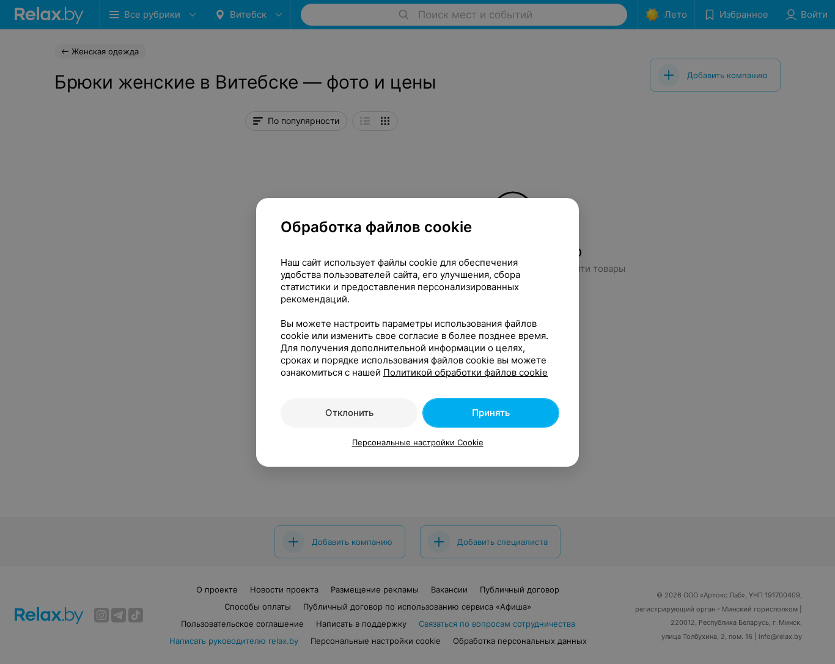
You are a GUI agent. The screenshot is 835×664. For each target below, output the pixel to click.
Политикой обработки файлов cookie (465, 372)
